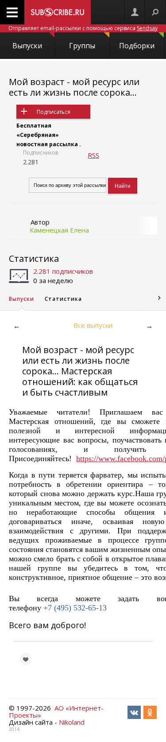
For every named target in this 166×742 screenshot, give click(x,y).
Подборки (136, 46)
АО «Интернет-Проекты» (56, 711)
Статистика (34, 258)
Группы (82, 46)
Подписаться (53, 112)
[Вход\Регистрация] (135, 12)
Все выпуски (92, 325)
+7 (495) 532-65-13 (75, 607)
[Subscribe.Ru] (57, 12)
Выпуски (27, 46)
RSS (93, 155)
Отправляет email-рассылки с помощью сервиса (83, 28)
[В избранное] (26, 659)
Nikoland (72, 722)
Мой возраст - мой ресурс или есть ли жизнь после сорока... (74, 87)
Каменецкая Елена (59, 229)
